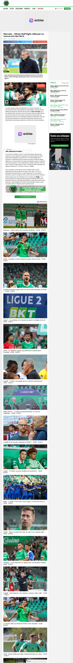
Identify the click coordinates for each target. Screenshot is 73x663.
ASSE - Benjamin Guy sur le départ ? (14, 151)
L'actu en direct (65, 82)
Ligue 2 (5, 38)
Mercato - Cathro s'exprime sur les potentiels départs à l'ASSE (57, 101)
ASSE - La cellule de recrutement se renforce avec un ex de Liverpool (58, 115)
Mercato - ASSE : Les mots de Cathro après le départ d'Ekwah (59, 86)
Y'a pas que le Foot (57, 112)
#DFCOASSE (60, 107)
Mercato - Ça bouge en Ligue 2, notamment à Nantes (57, 125)
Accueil (5, 9)
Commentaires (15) (25, 197)
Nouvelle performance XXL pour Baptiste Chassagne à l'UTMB (59, 110)
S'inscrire (67, 8)
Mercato (55, 88)
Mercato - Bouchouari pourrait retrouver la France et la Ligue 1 (59, 96)
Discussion (19, 9)
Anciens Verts (56, 97)
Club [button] (34, 9)
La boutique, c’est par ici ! (60, 145)
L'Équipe (38, 177)
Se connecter (59, 8)
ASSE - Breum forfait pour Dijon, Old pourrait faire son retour (58, 120)
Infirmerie (55, 121)
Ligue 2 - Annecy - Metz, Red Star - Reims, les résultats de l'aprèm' (59, 105)
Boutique (40, 9)
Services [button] (27, 9)
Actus (12, 9)
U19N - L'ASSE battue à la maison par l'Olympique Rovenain (58, 91)
